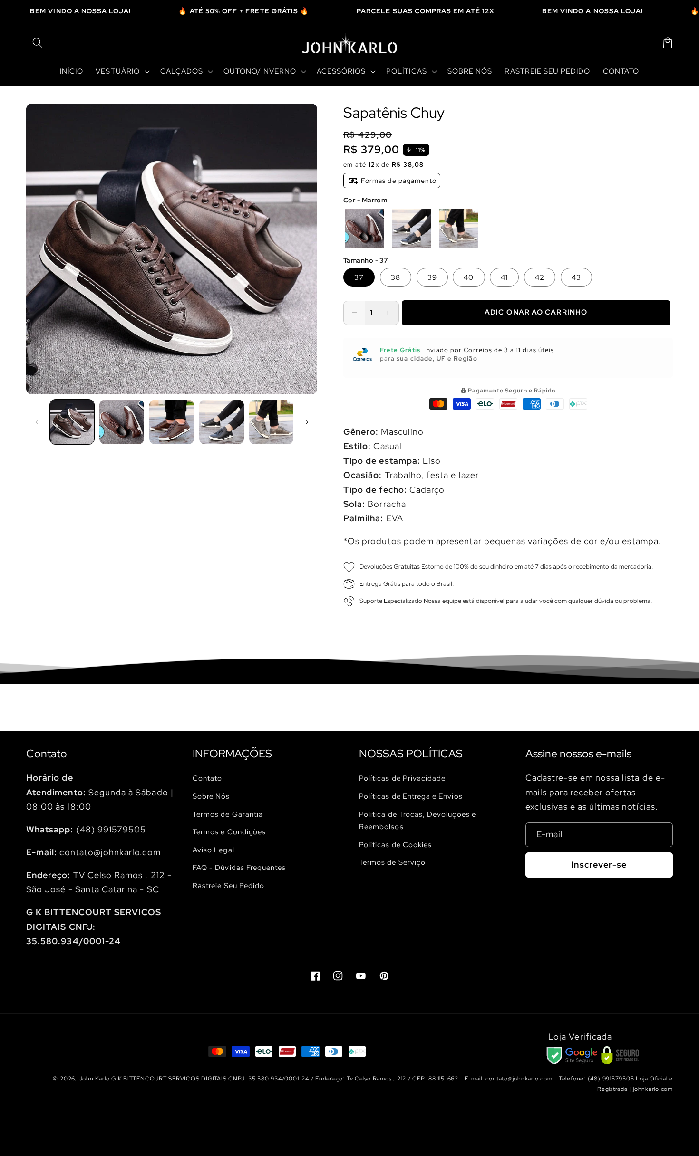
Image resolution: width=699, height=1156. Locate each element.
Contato (207, 778)
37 (359, 277)
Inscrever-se (599, 864)
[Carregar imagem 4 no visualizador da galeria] (221, 422)
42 (539, 277)
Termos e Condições (229, 832)
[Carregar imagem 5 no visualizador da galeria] (271, 422)
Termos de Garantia (228, 814)
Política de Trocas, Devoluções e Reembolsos (417, 820)
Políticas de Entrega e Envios (411, 796)
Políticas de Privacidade (402, 778)
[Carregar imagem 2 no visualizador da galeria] (121, 422)
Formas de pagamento (398, 180)
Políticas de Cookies (395, 845)
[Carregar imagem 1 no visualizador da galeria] (72, 422)
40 (469, 277)
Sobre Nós (211, 796)
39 (432, 277)
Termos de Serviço (392, 862)
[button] (37, 42)
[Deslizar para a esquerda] (36, 421)
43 (576, 277)
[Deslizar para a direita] (306, 421)
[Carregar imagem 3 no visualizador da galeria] (171, 422)
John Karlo (94, 1078)
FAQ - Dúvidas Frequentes (239, 867)
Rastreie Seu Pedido (228, 885)
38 (395, 277)
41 (504, 277)
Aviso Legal (213, 850)
